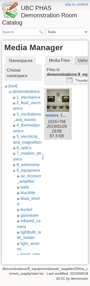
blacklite (27, 193)
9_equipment (28, 170)
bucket (26, 209)
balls (24, 187)
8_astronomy (28, 164)
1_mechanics (28, 97)
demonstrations (26, 91)
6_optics (24, 148)
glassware (29, 215)
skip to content (76, 4)
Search (41, 32)
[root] (12, 86)
